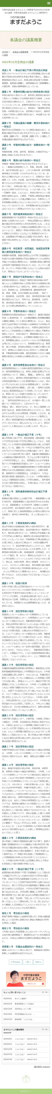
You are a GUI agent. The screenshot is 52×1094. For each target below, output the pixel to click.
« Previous (15, 962)
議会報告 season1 (42, 1067)
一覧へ (28, 962)
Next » (38, 962)
